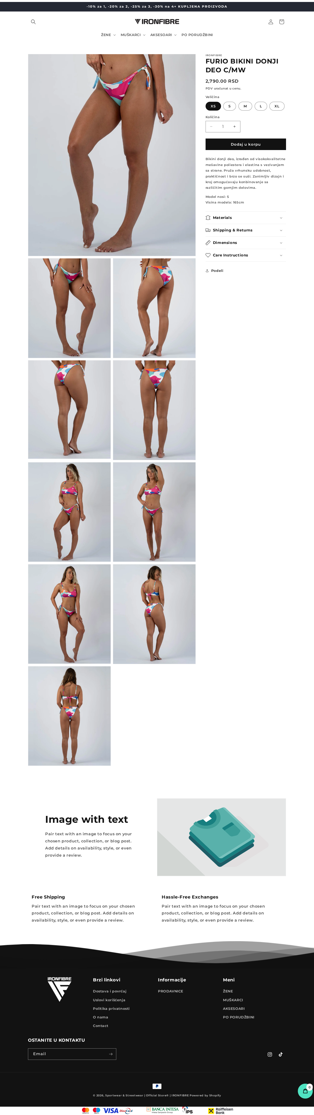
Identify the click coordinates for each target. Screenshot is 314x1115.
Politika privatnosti (111, 1008)
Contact (100, 1026)
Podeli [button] (217, 270)
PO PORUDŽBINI (238, 1017)
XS (213, 106)
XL (277, 106)
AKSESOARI (234, 1008)
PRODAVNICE (170, 991)
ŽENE (228, 991)
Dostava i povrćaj (109, 991)
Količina (213, 117)
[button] (33, 21)
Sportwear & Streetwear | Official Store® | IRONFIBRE (147, 1095)
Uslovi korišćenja (109, 1000)
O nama (100, 1017)
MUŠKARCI (233, 1000)
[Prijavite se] (110, 1054)
